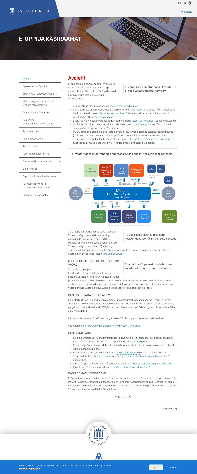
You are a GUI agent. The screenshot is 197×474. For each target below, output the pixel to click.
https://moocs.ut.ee (122, 135)
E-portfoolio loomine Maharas (39, 176)
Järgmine (167, 408)
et (179, 3)
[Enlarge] (174, 167)
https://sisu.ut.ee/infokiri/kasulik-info (130, 367)
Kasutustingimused (29, 468)
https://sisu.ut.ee (145, 109)
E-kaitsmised (30, 168)
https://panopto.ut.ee (143, 124)
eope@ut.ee (79, 359)
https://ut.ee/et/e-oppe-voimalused (152, 363)
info (84, 367)
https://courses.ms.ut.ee (100, 117)
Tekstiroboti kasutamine (36, 153)
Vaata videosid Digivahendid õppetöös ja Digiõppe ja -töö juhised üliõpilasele (123, 154)
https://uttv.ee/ (96, 128)
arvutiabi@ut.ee (140, 341)
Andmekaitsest (31, 146)
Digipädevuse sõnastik (35, 194)
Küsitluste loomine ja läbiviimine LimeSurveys (36, 185)
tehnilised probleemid (128, 352)
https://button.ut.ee (142, 120)
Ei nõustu (171, 467)
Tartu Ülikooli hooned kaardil (98, 464)
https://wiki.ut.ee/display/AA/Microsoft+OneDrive (113, 325)
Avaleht (27, 78)
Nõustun (156, 467)
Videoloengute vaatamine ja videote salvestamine (38, 103)
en (184, 3)
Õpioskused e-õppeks (35, 86)
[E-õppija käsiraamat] (30, 11)
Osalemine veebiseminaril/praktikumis (38, 121)
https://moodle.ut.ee (126, 105)
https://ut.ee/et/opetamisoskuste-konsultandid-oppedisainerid (129, 356)
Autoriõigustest (31, 131)
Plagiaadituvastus (33, 138)
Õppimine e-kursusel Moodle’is (40, 93)
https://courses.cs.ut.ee (111, 113)
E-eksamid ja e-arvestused (38, 161)
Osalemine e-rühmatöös (36, 112)
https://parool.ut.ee (112, 253)
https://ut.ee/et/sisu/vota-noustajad (149, 139)
